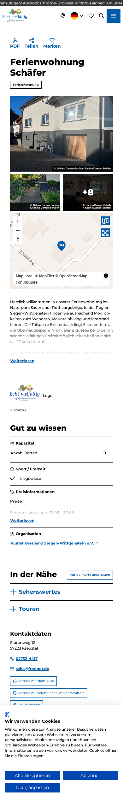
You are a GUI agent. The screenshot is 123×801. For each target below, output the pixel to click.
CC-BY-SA (20, 410)
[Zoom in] (17, 221)
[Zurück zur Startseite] (15, 15)
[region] (61, 251)
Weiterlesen (22, 360)
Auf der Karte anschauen (90, 575)
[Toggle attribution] (106, 276)
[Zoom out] (17, 230)
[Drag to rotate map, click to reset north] (17, 239)
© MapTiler (45, 276)
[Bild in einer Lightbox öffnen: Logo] (25, 393)
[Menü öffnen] (113, 16)
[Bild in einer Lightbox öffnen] (61, 134)
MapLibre (24, 276)
